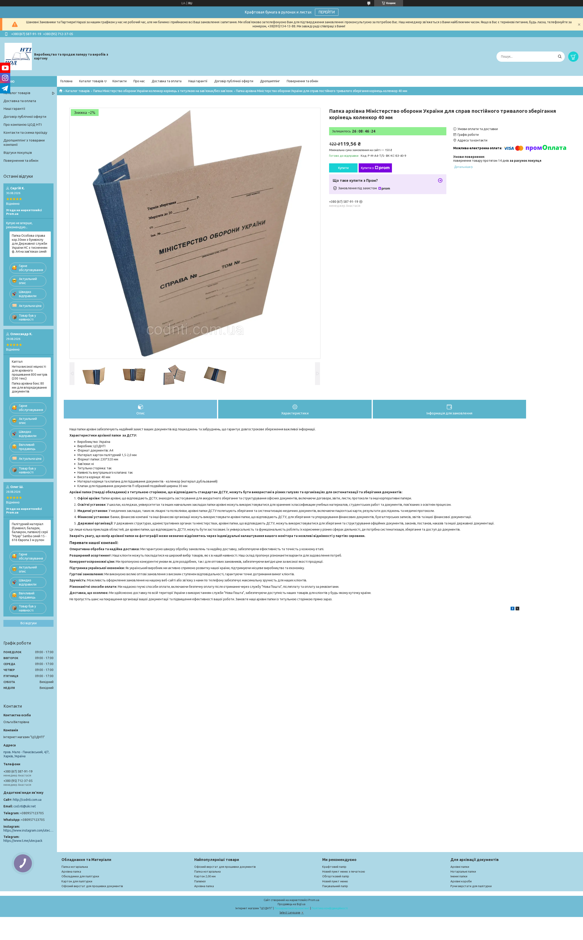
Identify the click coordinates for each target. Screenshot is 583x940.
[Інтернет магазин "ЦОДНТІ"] (18, 56)
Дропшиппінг (270, 81)
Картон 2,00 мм (205, 876)
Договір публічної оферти (233, 81)
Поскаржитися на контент (291, 908)
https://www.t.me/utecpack (22, 840)
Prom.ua (313, 900)
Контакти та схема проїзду (25, 132)
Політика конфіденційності (330, 908)
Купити (343, 168)
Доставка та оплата (167, 81)
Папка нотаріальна (74, 866)
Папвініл (200, 881)
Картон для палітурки (76, 881)
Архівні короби (461, 881)
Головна (66, 81)
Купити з (367, 168)
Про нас (139, 81)
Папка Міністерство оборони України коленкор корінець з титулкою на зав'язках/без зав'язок (163, 91)
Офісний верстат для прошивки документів (92, 886)
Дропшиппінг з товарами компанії (24, 142)
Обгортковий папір (335, 876)
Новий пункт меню (335, 881)
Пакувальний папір (335, 886)
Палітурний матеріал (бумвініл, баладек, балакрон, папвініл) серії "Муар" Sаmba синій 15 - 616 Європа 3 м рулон (30, 532)
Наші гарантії (197, 81)
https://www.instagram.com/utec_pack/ (28, 830)
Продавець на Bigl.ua (291, 904)
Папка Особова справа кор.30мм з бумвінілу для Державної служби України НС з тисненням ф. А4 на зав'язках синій (29, 243)
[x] (517, 609)
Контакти (120, 81)
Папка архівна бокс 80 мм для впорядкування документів (29, 387)
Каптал (17, 361)
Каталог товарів (91, 81)
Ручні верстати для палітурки (471, 886)
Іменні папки (458, 876)
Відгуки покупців (17, 152)
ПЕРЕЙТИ (327, 12)
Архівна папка (71, 871)
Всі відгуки (28, 623)
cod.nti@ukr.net (24, 806)
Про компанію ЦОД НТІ (22, 124)
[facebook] (512, 609)
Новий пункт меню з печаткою (343, 871)
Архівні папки (459, 866)
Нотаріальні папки (463, 871)
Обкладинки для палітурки (80, 876)
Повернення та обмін (302, 81)
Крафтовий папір (334, 866)
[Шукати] (560, 56)
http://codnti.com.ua (27, 799)
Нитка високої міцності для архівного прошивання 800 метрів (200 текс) (29, 372)
